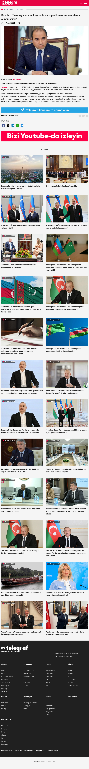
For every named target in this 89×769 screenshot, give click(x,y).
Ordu (3, 670)
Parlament (4, 679)
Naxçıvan (4, 744)
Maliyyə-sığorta (28, 676)
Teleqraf (4, 87)
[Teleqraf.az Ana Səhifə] (10, 3)
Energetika (27, 673)
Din (47, 685)
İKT (24, 679)
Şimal (3, 732)
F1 (46, 703)
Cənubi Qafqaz (73, 685)
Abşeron (4, 735)
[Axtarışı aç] (81, 3)
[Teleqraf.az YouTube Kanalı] (44, 136)
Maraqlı (3, 709)
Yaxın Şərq (71, 679)
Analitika (4, 692)
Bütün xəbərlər (6, 751)
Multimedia (28, 751)
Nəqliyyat (26, 682)
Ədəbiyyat (26, 706)
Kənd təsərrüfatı (28, 670)
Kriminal (4, 706)
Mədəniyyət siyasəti (30, 703)
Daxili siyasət (5, 685)
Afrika (70, 670)
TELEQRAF (17, 79)
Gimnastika (49, 706)
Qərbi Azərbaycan (7, 676)
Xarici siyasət (5, 682)
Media (48, 682)
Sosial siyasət (50, 670)
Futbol (48, 715)
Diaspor (4, 673)
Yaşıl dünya (49, 676)
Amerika (70, 673)
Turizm (25, 685)
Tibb (47, 679)
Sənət (25, 709)
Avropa (70, 682)
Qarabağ (4, 689)
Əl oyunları (49, 712)
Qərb (2, 738)
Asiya (69, 676)
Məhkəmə (4, 703)
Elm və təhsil (50, 673)
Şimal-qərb (4, 729)
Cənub (3, 741)
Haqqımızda (40, 751)
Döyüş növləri (50, 709)
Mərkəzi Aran (5, 726)
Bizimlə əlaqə (53, 751)
